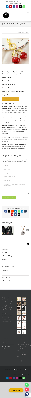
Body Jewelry (6, 273)
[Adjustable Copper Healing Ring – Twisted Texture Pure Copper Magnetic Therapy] (19, 318)
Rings (4, 263)
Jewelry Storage (7, 277)
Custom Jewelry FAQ (7, 347)
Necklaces (5, 252)
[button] (3, 230)
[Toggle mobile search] (25, 12)
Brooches (5, 270)
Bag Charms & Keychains (9, 266)
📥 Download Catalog (16, 390)
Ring (28, 374)
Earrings (5, 259)
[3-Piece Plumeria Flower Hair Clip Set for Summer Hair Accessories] (23, 299)
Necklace (18, 374)
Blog (4, 343)
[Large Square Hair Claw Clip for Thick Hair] (19, 304)
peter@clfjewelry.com (15, 3)
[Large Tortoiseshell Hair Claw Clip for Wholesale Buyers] (19, 308)
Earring (21, 374)
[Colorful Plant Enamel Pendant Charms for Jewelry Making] (19, 299)
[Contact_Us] (27, 394)
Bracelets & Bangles (8, 256)
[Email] (27, 390)
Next (26, 32)
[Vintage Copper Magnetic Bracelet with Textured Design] (23, 322)
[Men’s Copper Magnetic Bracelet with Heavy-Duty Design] (19, 327)
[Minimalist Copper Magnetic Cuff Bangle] (23, 327)
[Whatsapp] (27, 385)
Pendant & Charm (7, 281)
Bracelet (25, 374)
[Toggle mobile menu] (28, 12)
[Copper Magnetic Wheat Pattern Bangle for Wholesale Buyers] (19, 332)
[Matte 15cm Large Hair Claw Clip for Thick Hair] (23, 304)
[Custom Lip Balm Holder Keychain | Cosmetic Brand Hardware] (23, 308)
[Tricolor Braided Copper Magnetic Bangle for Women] (19, 322)
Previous (21, 32)
